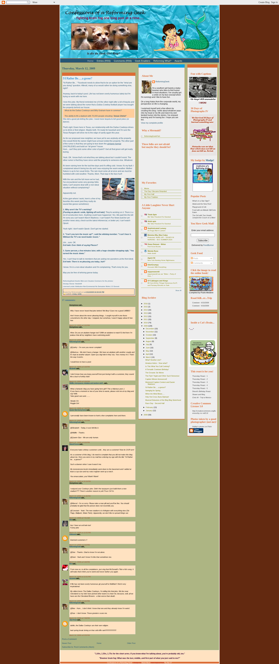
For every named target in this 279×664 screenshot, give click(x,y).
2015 (146, 307)
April (148, 354)
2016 (146, 304)
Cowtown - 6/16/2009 (200, 306)
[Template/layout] (191, 59)
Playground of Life (199, 207)
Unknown (72, 534)
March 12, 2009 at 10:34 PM (80, 481)
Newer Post (66, 643)
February (150, 407)
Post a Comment (69, 639)
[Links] (185, 59)
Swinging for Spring (152, 391)
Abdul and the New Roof (201, 204)
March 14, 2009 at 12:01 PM (80, 577)
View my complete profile (152, 123)
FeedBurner (208, 245)
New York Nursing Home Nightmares (161, 260)
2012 (146, 316)
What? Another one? (153, 360)
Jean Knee (73, 620)
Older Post (131, 643)
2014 (146, 310)
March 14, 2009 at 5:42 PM (79, 601)
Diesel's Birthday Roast (201, 391)
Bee (70, 564)
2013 (146, 313)
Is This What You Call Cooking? (157, 366)
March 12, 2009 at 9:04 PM (79, 442)
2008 (146, 415)
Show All (178, 290)
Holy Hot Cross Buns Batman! (157, 397)
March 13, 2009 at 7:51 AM (79, 518)
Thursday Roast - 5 (200, 388)
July (148, 344)
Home (99, 643)
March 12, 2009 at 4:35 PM (79, 340)
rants (80, 294)
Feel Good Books (154, 246)
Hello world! (152, 253)
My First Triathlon (151, 197)
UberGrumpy (153, 265)
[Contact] (188, 59)
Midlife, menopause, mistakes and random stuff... (86, 383)
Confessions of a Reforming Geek (119, 663)
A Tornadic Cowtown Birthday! (157, 369)
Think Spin (152, 215)
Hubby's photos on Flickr (202, 427)
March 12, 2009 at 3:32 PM (79, 325)
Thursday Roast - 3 (200, 382)
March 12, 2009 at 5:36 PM (79, 367)
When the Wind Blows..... (155, 394)
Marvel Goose (74, 444)
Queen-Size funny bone (77, 410)
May (148, 351)
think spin (152, 221)
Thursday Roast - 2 (200, 379)
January (149, 411)
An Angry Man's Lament (156, 230)
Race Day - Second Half (154, 403)
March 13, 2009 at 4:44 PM (79, 545)
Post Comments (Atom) (84, 647)
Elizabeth (72, 368)
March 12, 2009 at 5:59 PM (79, 381)
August (149, 341)
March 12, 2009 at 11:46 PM (79, 496)
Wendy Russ (153, 251)
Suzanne (72, 578)
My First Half (149, 194)
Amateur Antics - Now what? (156, 363)
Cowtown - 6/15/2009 (200, 303)
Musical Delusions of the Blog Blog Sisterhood (163, 400)
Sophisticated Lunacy (157, 228)
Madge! (210, 160)
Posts (195, 258)
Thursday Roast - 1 (200, 376)
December (150, 329)
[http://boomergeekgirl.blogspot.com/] (203, 182)
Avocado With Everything (157, 267)
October (149, 335)
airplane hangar (114, 144)
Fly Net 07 (168, 663)
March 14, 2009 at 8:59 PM (79, 635)
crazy (74, 294)
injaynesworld (154, 272)
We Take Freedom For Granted (159, 217)
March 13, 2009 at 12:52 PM (80, 532)
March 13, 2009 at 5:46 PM (79, 562)
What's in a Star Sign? (200, 201)
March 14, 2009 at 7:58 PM (79, 618)
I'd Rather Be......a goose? (77, 78)
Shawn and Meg (198, 394)
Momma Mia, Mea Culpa (158, 235)
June (148, 348)
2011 (146, 319)
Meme (146, 188)
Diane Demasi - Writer (157, 244)
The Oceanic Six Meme (154, 373)
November (150, 332)
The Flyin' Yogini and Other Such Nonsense (162, 376)
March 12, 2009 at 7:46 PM (79, 408)
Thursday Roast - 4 (200, 385)
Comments (198, 263)
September (150, 338)
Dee (70, 520)
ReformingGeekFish (152, 136)
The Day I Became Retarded (155, 191)
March (148, 357)
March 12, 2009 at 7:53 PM (79, 420)
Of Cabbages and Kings (158, 281)
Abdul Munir (145, 663)
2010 (146, 323)
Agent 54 (151, 258)
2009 (146, 326)
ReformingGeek (75, 342)
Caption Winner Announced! (156, 379)
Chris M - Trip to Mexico (201, 397)
